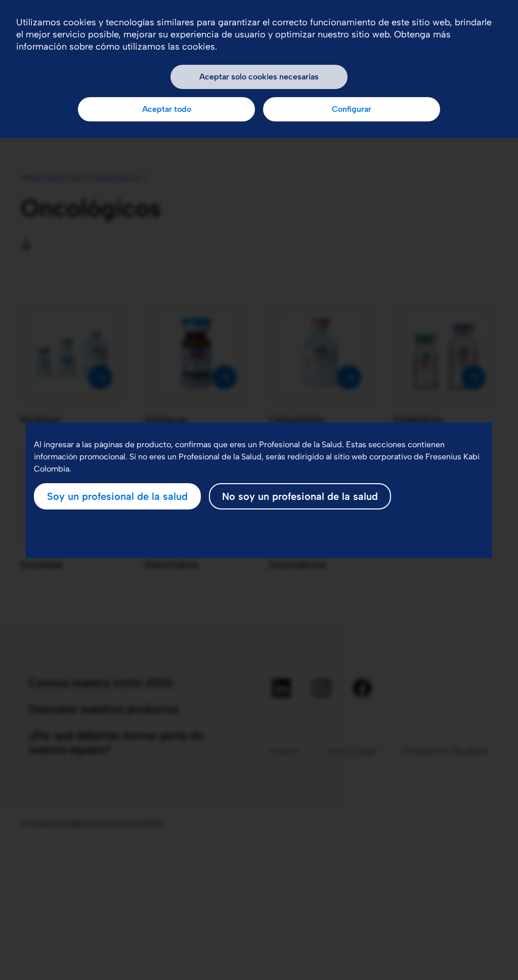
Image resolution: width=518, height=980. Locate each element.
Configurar (351, 109)
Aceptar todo (166, 109)
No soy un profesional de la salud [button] (300, 496)
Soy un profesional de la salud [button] (117, 496)
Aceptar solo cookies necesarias (259, 76)
